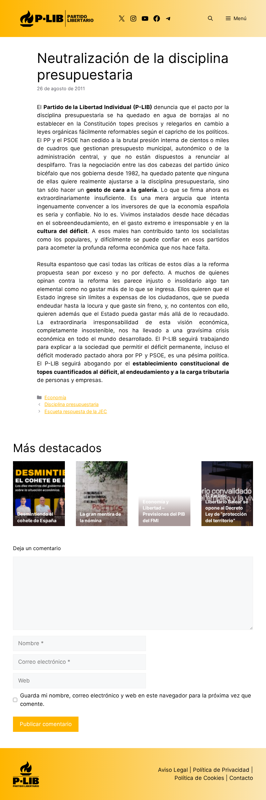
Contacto (241, 778)
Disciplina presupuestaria (71, 404)
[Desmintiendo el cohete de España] (39, 521)
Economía (55, 397)
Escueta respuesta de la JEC (75, 411)
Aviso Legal (173, 770)
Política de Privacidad (222, 770)
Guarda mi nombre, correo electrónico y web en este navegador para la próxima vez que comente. (135, 699)
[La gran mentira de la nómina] (102, 521)
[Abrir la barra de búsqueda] (210, 18)
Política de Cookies (199, 778)
